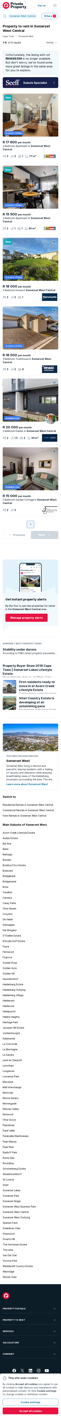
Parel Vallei (9, 1130)
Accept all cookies (30, 1411)
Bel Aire (7, 843)
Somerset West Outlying (16, 1217)
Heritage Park (10, 1022)
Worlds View (10, 1277)
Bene (5, 849)
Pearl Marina (9, 1141)
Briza (5, 886)
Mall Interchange (12, 1087)
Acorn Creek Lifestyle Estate (19, 832)
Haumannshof (10, 978)
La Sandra (8, 1054)
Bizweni (7, 859)
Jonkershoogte (11, 1033)
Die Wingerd (9, 930)
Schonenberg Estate (14, 1168)
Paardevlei (8, 1125)
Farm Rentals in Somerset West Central (24, 815)
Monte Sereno (11, 1098)
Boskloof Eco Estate (14, 865)
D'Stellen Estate (12, 935)
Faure (6, 946)
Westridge (8, 1271)
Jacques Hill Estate (13, 1027)
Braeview (8, 870)
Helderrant (9, 1000)
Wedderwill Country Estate (18, 1266)
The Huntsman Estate (15, 1244)
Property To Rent (14, 1320)
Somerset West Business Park (19, 1206)
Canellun (7, 892)
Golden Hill (9, 973)
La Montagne (10, 1049)
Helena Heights (11, 1016)
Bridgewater (9, 881)
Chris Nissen (9, 908)
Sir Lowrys (8, 1179)
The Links (8, 1249)
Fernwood (8, 951)
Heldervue (8, 1006)
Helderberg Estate (13, 984)
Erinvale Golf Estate (14, 941)
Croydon (8, 914)
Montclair (8, 1092)
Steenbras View (11, 1228)
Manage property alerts (26, 617)
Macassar (8, 1081)
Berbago (7, 854)
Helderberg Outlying (14, 989)
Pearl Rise (8, 1147)
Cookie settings (30, 1402)
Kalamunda (9, 1038)
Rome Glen (9, 1157)
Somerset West (25, 36)
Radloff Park (10, 1152)
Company (8, 1354)
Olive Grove (9, 1119)
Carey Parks (9, 903)
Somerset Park (11, 1195)
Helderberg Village (13, 995)
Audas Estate (10, 838)
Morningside (9, 1103)
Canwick (7, 897)
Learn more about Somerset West (27, 784)
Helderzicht (9, 1011)
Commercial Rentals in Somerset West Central (28, 810)
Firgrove (7, 957)
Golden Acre (10, 968)
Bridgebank (9, 876)
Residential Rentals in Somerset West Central (28, 804)
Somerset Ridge (12, 1201)
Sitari (5, 1184)
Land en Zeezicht (12, 1060)
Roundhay (8, 1163)
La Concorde (10, 1043)
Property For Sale (14, 1308)
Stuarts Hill (9, 1239)
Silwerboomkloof (12, 1174)
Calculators (11, 1342)
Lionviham (8, 1065)
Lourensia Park (11, 1076)
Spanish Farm (10, 1222)
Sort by (50, 42)
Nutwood (8, 1114)
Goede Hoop (10, 962)
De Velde (8, 919)
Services (8, 1331)
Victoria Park (10, 1260)
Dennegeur (9, 924)
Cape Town (8, 36)
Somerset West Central (16, 1212)
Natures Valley (11, 1108)
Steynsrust (9, 1233)
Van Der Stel (10, 1255)
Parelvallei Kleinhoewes (15, 1136)
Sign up (42, 5)
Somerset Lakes (11, 1190)
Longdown (9, 1071)
